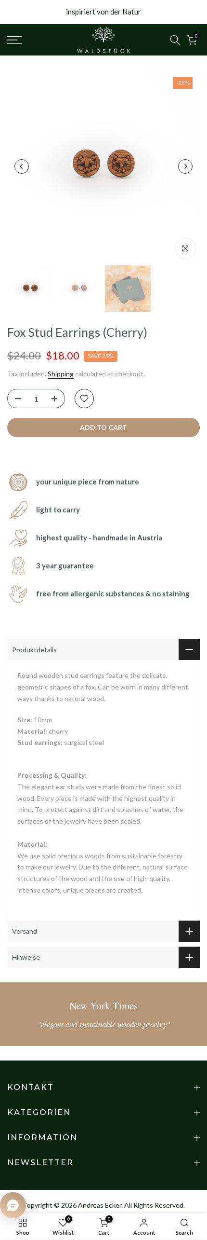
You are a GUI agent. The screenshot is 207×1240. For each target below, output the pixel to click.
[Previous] (21, 166)
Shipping (61, 374)
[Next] (185, 166)
